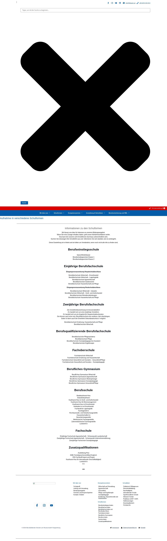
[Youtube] (51, 505)
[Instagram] (44, 505)
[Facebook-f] (37, 505)
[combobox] (85, 10)
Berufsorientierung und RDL (118, 213)
